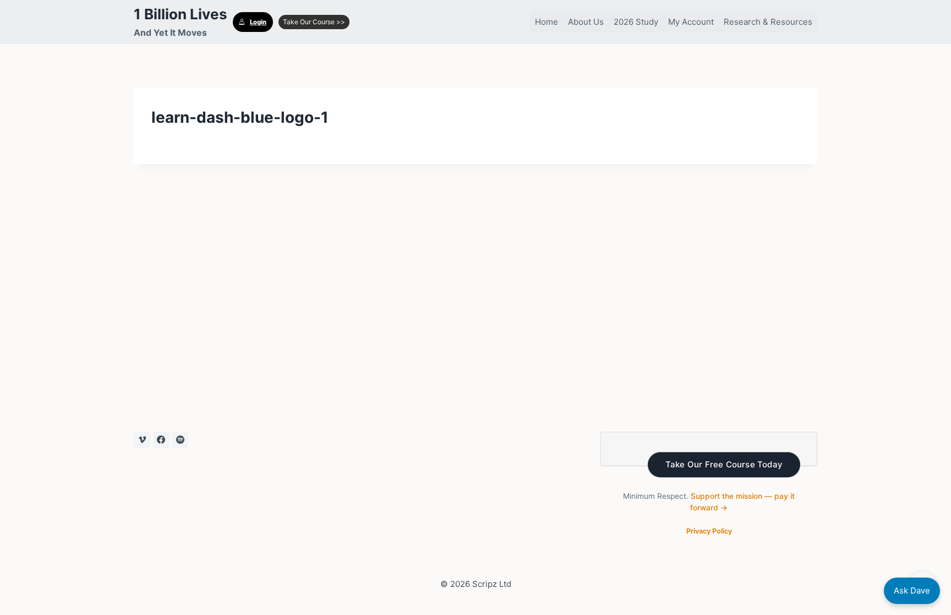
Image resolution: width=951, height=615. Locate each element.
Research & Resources (768, 22)
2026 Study (636, 22)
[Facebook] (161, 440)
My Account (691, 22)
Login (258, 22)
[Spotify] (180, 440)
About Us (586, 22)
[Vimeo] (142, 440)
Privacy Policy (709, 531)
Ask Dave (912, 590)
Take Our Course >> (314, 22)
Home (546, 22)
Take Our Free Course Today (724, 464)
